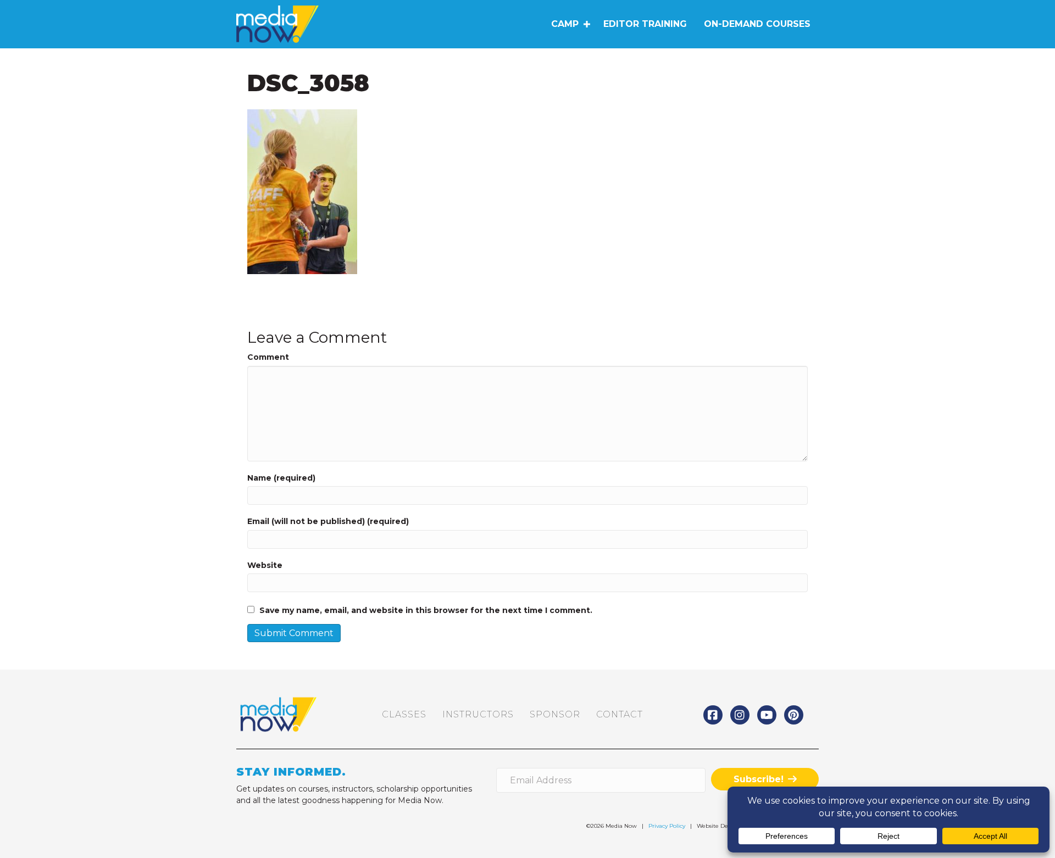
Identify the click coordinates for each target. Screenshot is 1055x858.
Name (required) (281, 478)
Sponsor (555, 714)
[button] (587, 24)
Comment (268, 357)
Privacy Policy (666, 825)
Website (264, 565)
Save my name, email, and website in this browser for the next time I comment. (425, 610)
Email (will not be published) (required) (328, 521)
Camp (565, 24)
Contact (619, 714)
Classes (404, 714)
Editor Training (645, 24)
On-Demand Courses (757, 24)
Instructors (478, 714)
